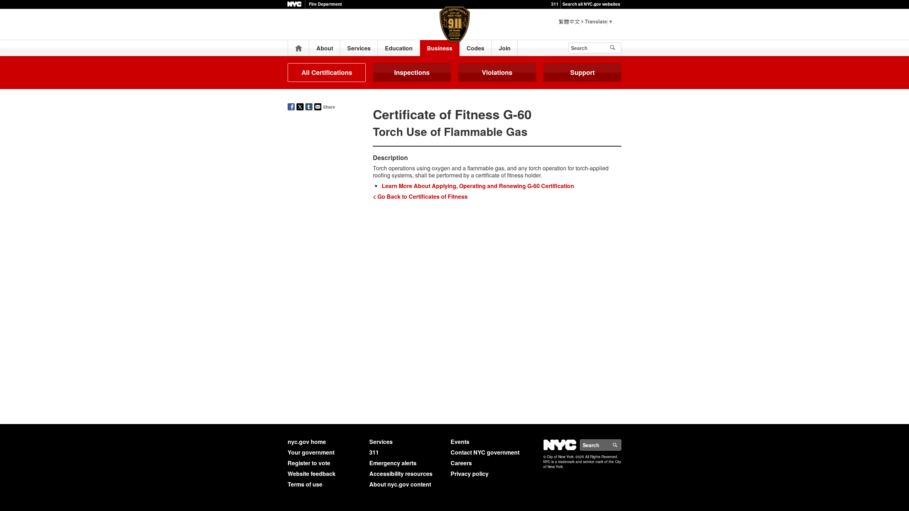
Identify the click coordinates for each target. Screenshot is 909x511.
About (324, 48)
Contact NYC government (485, 452)
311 (555, 4)
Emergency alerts (393, 463)
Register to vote (309, 463)
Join (505, 48)
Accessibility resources (400, 473)
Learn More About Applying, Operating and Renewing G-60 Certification (478, 186)
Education (399, 48)
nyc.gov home (307, 442)
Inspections (412, 72)
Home (298, 48)
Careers (461, 463)
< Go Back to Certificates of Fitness (420, 196)
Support (582, 72)
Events (460, 442)
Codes (475, 48)
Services (359, 48)
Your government (311, 452)
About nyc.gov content (400, 484)
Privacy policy (470, 473)
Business (439, 48)
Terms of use (305, 484)
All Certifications (326, 72)
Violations (497, 72)
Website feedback (312, 473)
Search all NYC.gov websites (591, 4)
